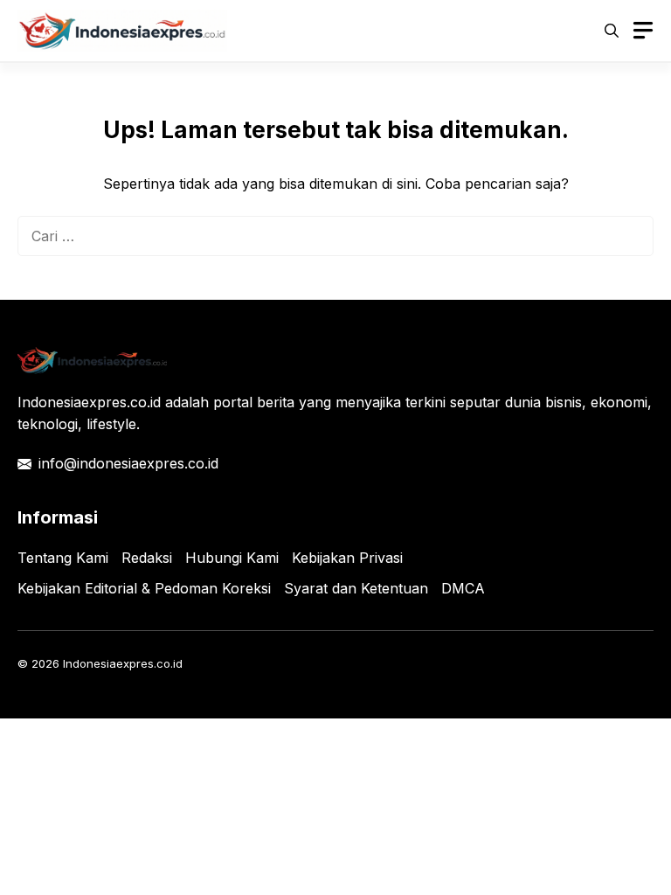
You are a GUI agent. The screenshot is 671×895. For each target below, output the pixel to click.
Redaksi (146, 557)
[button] (612, 30)
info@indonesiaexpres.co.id (128, 463)
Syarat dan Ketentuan (356, 588)
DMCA (463, 588)
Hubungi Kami (232, 557)
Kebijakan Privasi (347, 557)
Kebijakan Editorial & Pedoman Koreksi (144, 588)
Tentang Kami (62, 557)
